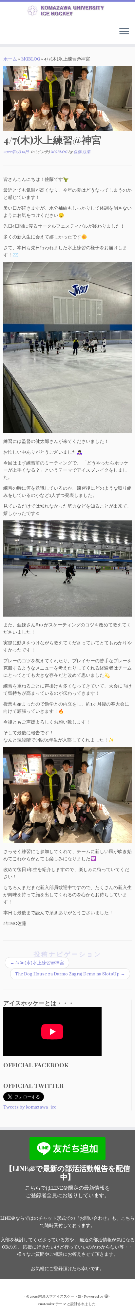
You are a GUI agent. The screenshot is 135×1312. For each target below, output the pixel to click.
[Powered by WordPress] (106, 1295)
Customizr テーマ (52, 1304)
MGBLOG (30, 58)
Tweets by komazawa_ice (29, 1107)
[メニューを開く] (124, 32)
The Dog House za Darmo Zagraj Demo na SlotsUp (70, 973)
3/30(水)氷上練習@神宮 (37, 962)
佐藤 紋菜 (82, 151)
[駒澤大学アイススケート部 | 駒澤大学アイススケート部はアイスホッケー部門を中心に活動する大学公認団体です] (67, 12)
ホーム (10, 58)
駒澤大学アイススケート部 (60, 1296)
